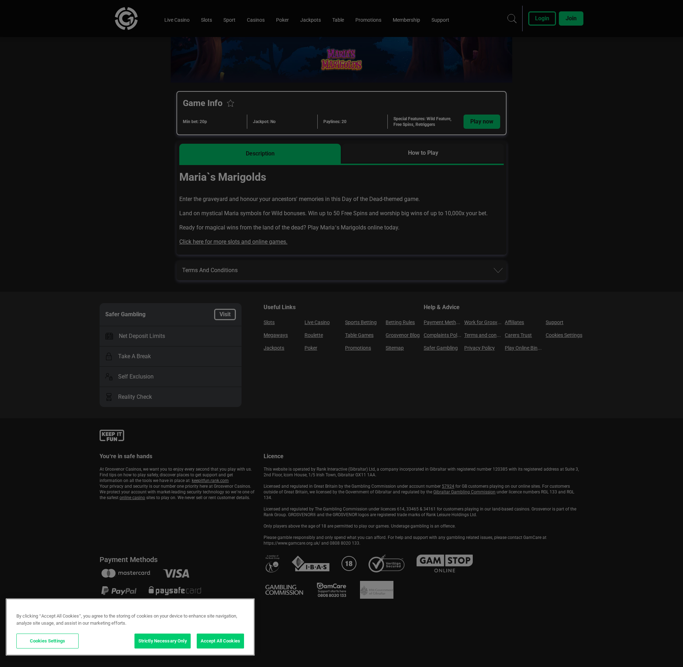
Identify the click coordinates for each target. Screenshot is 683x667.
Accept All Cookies (220, 641)
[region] (130, 627)
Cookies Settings (47, 641)
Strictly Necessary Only (162, 641)
